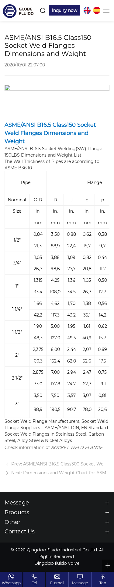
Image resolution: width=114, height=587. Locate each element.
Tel (34, 582)
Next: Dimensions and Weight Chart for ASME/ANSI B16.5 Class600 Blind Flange (59, 473)
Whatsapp (11, 582)
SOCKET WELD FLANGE (76, 447)
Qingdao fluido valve (57, 563)
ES (96, 10)
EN (87, 10)
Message (80, 582)
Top (102, 582)
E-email (57, 582)
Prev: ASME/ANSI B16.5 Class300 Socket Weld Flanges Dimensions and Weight (59, 464)
